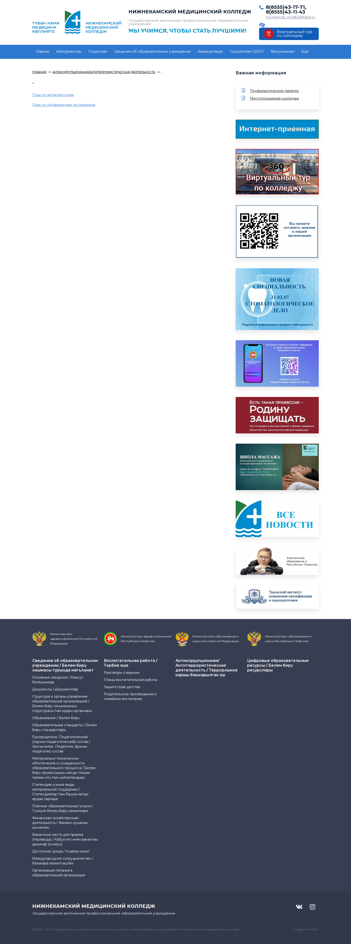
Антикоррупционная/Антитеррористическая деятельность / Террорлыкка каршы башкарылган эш (206, 667)
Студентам (97, 51)
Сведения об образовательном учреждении (152, 51)
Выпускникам (282, 51)
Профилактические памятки (274, 91)
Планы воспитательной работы (130, 680)
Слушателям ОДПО (247, 51)
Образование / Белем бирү (56, 718)
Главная (42, 51)
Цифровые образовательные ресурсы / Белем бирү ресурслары (278, 665)
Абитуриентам (68, 51)
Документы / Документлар (55, 689)
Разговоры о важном (121, 672)
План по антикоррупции (53, 95)
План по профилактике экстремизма (63, 105)
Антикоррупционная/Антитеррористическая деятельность (103, 72)
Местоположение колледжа (274, 98)
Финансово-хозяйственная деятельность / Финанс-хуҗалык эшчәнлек (60, 823)
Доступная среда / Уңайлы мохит (61, 851)
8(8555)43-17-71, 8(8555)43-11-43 (286, 9)
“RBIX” (314, 929)
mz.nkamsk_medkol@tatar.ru (290, 17)
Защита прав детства (122, 687)
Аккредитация (210, 51)
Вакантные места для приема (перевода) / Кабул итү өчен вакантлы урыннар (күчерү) (65, 839)
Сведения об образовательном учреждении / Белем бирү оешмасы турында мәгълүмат (65, 665)
